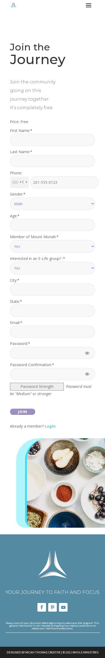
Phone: (16, 172)
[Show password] (87, 353)
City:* (14, 280)
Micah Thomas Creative (43, 652)
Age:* (15, 215)
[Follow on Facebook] (41, 607)
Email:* (16, 322)
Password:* (20, 343)
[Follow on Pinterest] (52, 607)
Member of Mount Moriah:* (34, 236)
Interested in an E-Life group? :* (37, 258)
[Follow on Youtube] (63, 607)
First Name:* (21, 130)
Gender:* (18, 194)
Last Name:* (21, 151)
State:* (16, 301)
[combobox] (19, 182)
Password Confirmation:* (32, 364)
